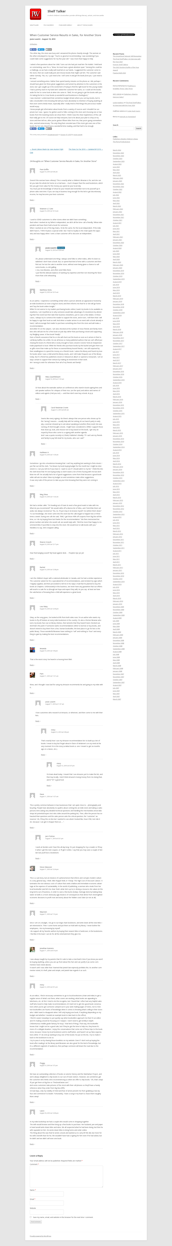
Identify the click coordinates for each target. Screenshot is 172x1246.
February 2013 (118, 500)
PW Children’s (49, 25)
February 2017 (118, 366)
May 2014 (116, 458)
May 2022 (116, 200)
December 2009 (118, 607)
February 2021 (118, 237)
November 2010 (118, 576)
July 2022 (116, 195)
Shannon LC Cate (46, 208)
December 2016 (118, 371)
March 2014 (117, 464)
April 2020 (116, 259)
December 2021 (118, 215)
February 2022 (118, 209)
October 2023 (117, 158)
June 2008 (116, 657)
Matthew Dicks (46, 290)
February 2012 (118, 534)
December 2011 (118, 539)
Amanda (43, 648)
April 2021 (116, 234)
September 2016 (118, 380)
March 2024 (117, 150)
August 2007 (117, 685)
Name (33, 1190)
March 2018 (117, 329)
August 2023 (117, 164)
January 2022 (117, 212)
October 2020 (117, 245)
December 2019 (118, 271)
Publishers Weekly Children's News (125, 139)
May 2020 (116, 257)
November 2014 (118, 441)
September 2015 (118, 413)
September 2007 (118, 682)
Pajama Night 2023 (119, 73)
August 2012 (117, 517)
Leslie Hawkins (118, 103)
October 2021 (117, 220)
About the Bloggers (85, 25)
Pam (41, 673)
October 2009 (117, 612)
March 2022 (117, 206)
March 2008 (117, 666)
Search (115, 125)
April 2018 (116, 327)
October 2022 (117, 189)
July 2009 (116, 621)
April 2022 (116, 203)
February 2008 (118, 668)
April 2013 (116, 495)
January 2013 (117, 503)
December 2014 (118, 439)
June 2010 (116, 590)
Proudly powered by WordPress (40, 1236)
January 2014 (117, 469)
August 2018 (117, 315)
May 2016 (116, 391)
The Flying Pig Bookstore (121, 142)
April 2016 (116, 394)
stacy (53, 730)
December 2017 (118, 338)
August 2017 (117, 349)
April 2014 (116, 461)
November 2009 (118, 610)
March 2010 (117, 598)
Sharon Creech (45, 542)
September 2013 (118, 481)
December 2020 (118, 243)
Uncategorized (53, 135)
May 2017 (116, 357)
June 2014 (116, 455)
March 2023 (117, 175)
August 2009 (117, 618)
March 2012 (117, 531)
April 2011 (116, 562)
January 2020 (117, 268)
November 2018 (118, 307)
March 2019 (117, 296)
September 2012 (118, 514)
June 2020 (116, 254)
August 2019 (117, 282)
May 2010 (116, 593)
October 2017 (117, 343)
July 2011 (116, 553)
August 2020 (117, 248)
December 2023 (118, 153)
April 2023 (116, 172)
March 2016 (117, 397)
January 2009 (117, 638)
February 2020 (118, 265)
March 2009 (117, 632)
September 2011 (118, 548)
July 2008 (116, 654)
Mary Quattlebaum (52, 377)
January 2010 (117, 604)
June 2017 (116, 355)
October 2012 (117, 511)
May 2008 (116, 660)
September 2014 (118, 447)
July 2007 (116, 688)
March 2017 (117, 363)
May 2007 (116, 694)
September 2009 (118, 615)
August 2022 (117, 192)
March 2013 (117, 497)
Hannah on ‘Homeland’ (128, 117)
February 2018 (118, 332)
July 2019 (116, 285)
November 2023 (118, 156)
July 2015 (116, 419)
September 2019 (118, 279)
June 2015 (116, 422)
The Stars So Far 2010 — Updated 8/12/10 (86, 149)
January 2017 (117, 369)
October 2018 (117, 310)
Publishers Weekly (65, 25)
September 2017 (118, 346)
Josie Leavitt (78, 135)
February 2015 (118, 433)
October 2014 (117, 444)
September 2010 (118, 582)
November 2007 (118, 677)
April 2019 (116, 293)
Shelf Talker (57, 11)
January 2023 (117, 181)
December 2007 (118, 674)
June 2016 (116, 388)
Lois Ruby (44, 606)
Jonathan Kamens (47, 948)
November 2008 (118, 643)
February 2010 (118, 601)
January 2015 (117, 436)
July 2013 (116, 486)
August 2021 (117, 223)
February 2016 (118, 399)
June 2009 (116, 624)
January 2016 (117, 402)
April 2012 (116, 528)
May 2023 (116, 170)
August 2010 (117, 584)
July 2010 (116, 587)
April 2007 (116, 696)
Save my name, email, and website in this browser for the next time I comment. (63, 1217)
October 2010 (117, 579)
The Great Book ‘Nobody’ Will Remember (127, 56)
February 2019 (118, 299)
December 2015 (118, 405)
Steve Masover (46, 867)
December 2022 (118, 184)
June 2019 (116, 287)
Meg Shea (44, 494)
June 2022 (116, 198)
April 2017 (116, 360)
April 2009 (116, 629)
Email (32, 1199)
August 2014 (117, 450)
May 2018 (116, 324)
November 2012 (118, 509)
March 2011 (117, 565)
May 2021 (116, 231)
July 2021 (116, 226)
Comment (34, 1164)
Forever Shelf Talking (120, 65)
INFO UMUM (117, 94)
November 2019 (118, 273)
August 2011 (117, 551)
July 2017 (116, 352)
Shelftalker (34, 25)
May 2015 (116, 425)
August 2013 (117, 483)
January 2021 (117, 240)
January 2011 (117, 570)
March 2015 (117, 430)
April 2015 (116, 427)
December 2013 (118, 472)
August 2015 (117, 416)
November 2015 (118, 408)
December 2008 (118, 640)
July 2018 (116, 318)
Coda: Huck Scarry (133, 111)
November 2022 (118, 186)
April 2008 (116, 663)
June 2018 (116, 321)
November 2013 (118, 475)
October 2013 (117, 478)
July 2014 (116, 453)
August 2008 (117, 652)
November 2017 (118, 341)
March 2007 (117, 699)
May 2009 (116, 626)
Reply (32, 200)
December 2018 (118, 304)
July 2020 (116, 251)
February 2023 (118, 178)
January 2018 (117, 335)
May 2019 (116, 290)
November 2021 (118, 217)
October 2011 (117, 545)
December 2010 (118, 573)
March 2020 (117, 262)
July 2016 (116, 385)
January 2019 (117, 301)
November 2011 (118, 542)
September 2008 (118, 649)
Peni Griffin (44, 169)
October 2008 (117, 646)
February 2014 (118, 467)
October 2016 (117, 377)
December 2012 (118, 506)
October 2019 (117, 276)
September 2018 (118, 313)
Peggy (42, 1063)
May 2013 (116, 492)
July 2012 (116, 520)
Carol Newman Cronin (59, 407)
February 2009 (118, 635)
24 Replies (33, 44)
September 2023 (118, 161)
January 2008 (117, 671)
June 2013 (116, 489)
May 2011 (116, 559)
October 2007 (117, 680)
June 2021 (116, 229)
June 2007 (116, 691)
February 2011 (118, 568)
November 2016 (118, 374)
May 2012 (116, 525)
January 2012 (117, 537)
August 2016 (117, 383)
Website (33, 1208)
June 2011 (116, 556)
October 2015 (117, 411)
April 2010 (116, 596)
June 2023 (116, 167)
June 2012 (116, 523)
